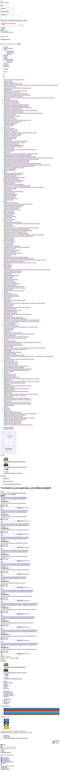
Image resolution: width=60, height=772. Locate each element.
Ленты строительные (9, 212)
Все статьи (3, 475)
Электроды (7, 409)
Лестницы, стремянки (9, 219)
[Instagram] (4, 714)
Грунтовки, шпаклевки (10, 114)
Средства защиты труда (10, 335)
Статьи (6, 58)
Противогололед (8, 293)
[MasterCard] (6, 723)
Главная (6, 46)
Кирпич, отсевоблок (9, 170)
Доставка (9, 62)
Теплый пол (7, 357)
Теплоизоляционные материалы (12, 343)
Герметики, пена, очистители (11, 103)
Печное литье (7, 264)
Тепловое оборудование (10, 341)
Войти (2, 750)
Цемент (6, 406)
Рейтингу (23, 493)
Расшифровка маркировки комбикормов (14, 461)
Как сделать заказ (8, 59)
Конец (17, 658)
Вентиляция (7, 99)
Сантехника (7, 299)
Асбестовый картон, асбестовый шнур (14, 79)
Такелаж (6, 339)
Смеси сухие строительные (11, 325)
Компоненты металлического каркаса (14, 180)
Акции (5, 56)
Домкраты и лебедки (9, 128)
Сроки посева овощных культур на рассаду (15, 467)
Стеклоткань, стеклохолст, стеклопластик (15, 338)
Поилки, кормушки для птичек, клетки (14, 290)
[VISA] (6, 720)
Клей (5, 171)
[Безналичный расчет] (6, 728)
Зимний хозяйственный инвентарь (13, 146)
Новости (6, 55)
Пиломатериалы (8, 265)
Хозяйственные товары (10, 375)
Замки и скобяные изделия (11, 130)
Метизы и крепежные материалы (12, 222)
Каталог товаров (8, 48)
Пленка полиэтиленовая (10, 282)
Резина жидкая (8, 297)
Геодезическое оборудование (11, 102)
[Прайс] (4, 496)
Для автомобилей (8, 125)
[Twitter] (4, 712)
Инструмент (7, 152)
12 (11, 494)
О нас (5, 49)
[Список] (3, 496)
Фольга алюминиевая (9, 374)
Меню (5, 71)
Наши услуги (10, 52)
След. (13, 658)
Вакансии (9, 53)
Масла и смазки (8, 220)
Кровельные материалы (10, 188)
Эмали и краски (8, 410)
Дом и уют (6, 127)
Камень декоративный (10, 169)
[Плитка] (1, 496)
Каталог (6, 69)
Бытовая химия (8, 81)
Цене (19, 493)
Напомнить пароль (6, 752)
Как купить (10, 60)
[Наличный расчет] (6, 726)
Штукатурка (7, 408)
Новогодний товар (9, 240)
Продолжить (4, 767)
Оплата (6, 63)
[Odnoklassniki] (4, 711)
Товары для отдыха (9, 360)
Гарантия (6, 65)
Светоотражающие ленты (10, 322)
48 (13, 494)
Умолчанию (14, 493)
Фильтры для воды (9, 371)
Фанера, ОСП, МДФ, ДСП (11, 362)
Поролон (6, 292)
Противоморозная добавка (11, 294)
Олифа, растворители (9, 241)
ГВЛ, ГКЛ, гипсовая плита (11, 100)
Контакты (6, 66)
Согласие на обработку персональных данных (14, 20)
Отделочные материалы (10, 251)
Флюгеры (6, 373)
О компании (10, 51)
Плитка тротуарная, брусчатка (12, 283)
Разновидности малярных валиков (13, 473)
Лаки (5, 201)
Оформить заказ (5, 769)
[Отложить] (2, 509)
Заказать (3, 28)
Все (15, 494)
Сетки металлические (9, 324)
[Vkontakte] (4, 708)
